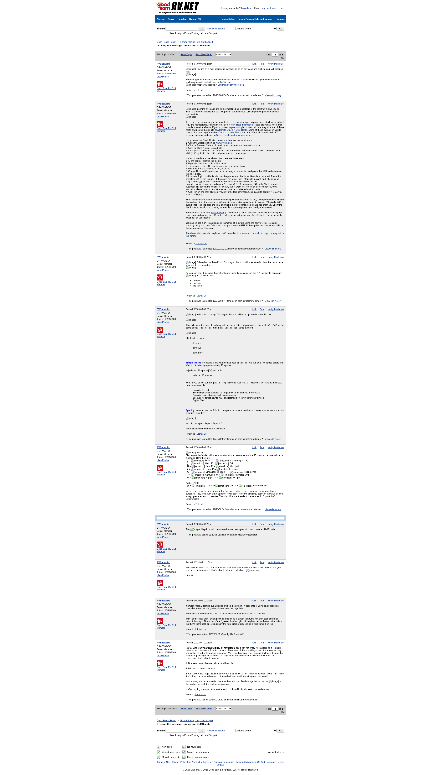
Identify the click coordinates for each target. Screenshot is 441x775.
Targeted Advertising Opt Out (250, 762)
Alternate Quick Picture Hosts (232, 130)
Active (171, 19)
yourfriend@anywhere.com (231, 85)
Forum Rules (227, 19)
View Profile (163, 76)
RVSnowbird (163, 64)
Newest (161, 19)
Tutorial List (201, 90)
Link (254, 64)
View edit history (273, 95)
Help (282, 8)
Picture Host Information (240, 124)
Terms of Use (163, 762)
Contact (280, 19)
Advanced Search (216, 28)
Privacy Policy (179, 762)
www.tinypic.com (224, 143)
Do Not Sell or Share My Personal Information (211, 762)
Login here (246, 8)
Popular (182, 19)
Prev (282, 57)
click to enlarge (218, 212)
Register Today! (268, 8)
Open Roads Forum (166, 42)
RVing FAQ (195, 19)
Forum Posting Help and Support (255, 19)
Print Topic (186, 54)
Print (262, 64)
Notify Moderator (276, 64)
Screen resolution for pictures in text (234, 135)
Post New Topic (204, 54)
